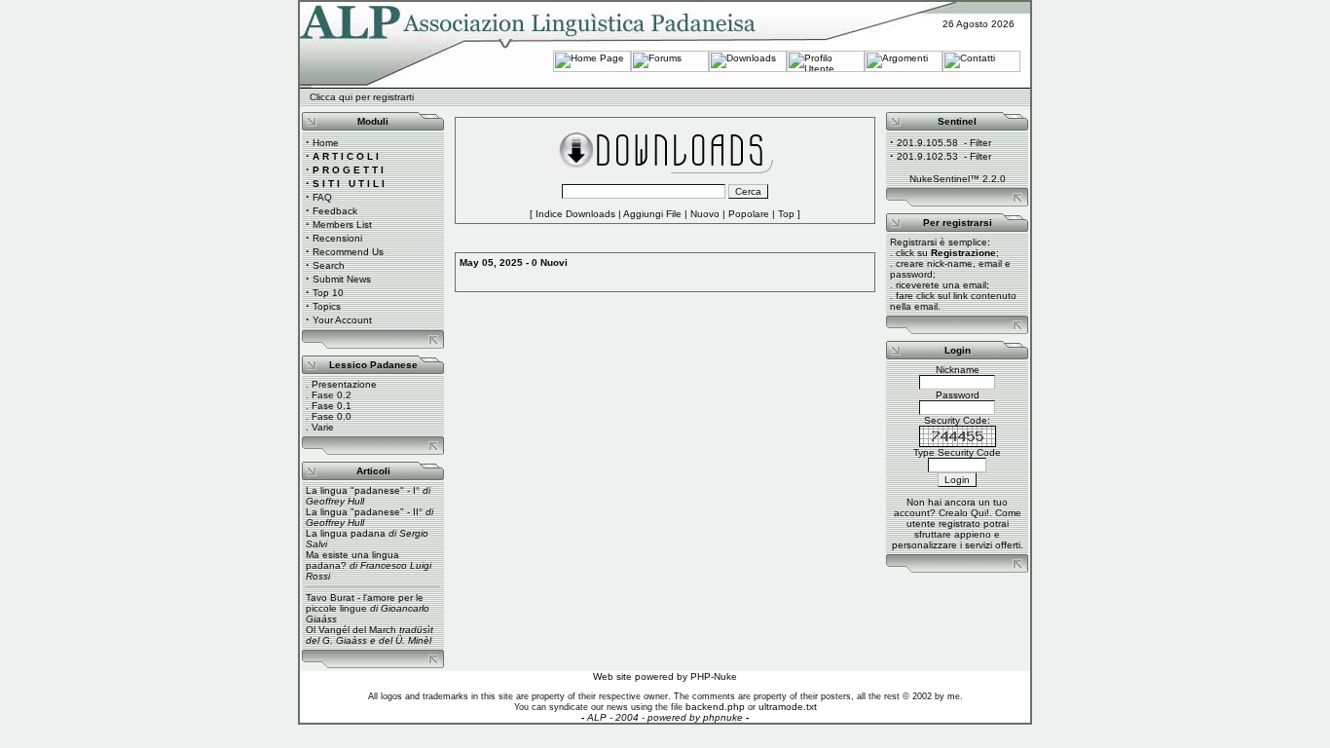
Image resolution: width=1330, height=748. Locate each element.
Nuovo (705, 213)
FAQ (322, 197)
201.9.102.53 (927, 156)
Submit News (342, 279)
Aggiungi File (652, 213)
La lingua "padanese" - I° (363, 490)
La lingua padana (346, 533)
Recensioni (337, 238)
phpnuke (723, 717)
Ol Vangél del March (351, 629)
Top (786, 213)
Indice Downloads (575, 213)
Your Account (342, 320)
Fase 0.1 (331, 405)
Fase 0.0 (331, 416)
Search (329, 265)
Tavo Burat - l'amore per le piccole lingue (365, 603)
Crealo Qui (962, 512)
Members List (342, 224)
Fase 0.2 (331, 395)
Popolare (748, 213)
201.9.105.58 (927, 142)
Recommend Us (348, 251)
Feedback (335, 211)
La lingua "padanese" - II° (364, 511)
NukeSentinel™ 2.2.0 (957, 178)
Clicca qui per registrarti (362, 97)
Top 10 (328, 292)
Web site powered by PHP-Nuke (665, 676)
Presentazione (344, 384)
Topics (327, 306)
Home (326, 142)
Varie (323, 427)
